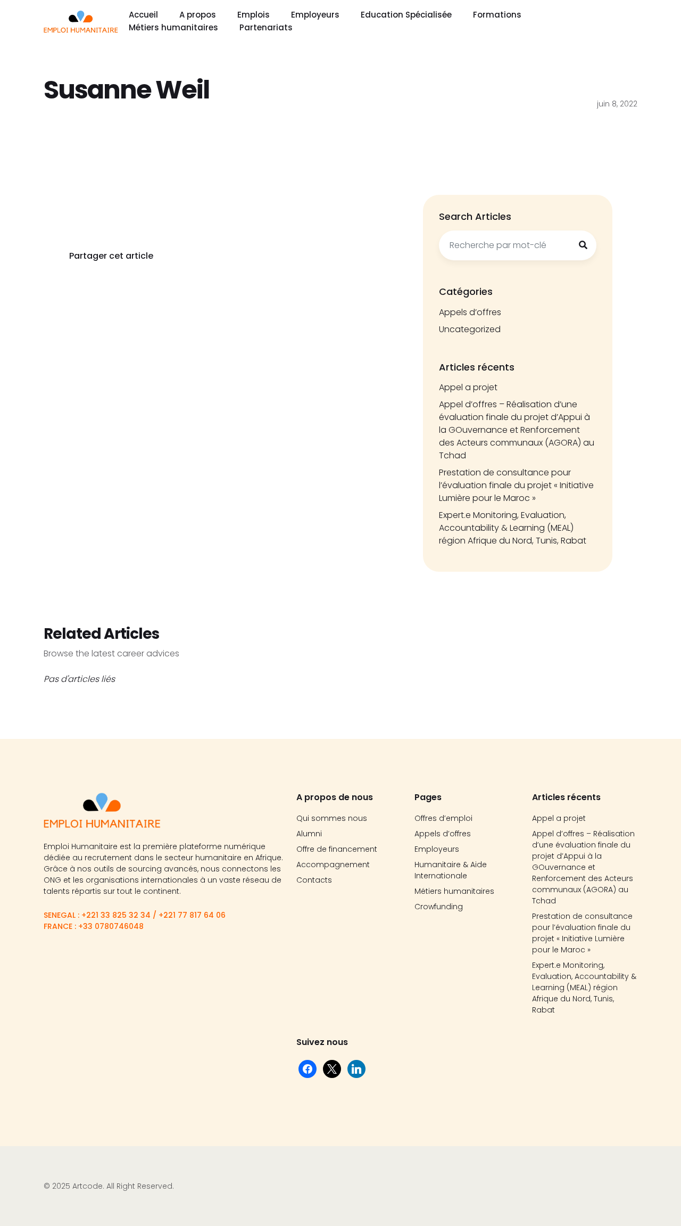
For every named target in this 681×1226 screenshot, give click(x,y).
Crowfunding (438, 906)
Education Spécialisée (406, 14)
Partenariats (266, 27)
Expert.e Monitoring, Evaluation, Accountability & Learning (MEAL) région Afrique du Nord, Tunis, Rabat (512, 528)
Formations (497, 14)
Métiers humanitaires (173, 27)
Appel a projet (468, 387)
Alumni (309, 833)
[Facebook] (307, 1068)
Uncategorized (470, 329)
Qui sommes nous (331, 818)
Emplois (253, 14)
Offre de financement (336, 849)
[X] (332, 1068)
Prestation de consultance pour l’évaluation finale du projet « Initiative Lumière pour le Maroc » (516, 485)
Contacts (314, 880)
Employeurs (315, 14)
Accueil (143, 14)
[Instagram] (356, 1068)
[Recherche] (583, 245)
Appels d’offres (470, 312)
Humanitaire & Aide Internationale (450, 870)
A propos (197, 14)
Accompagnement (333, 864)
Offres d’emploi (443, 818)
